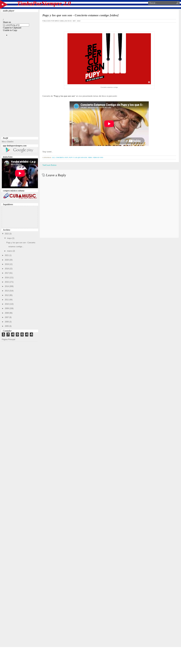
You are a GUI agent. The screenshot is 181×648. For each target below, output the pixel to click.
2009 (7, 308)
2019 (7, 264)
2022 (7, 234)
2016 (7, 278)
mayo (9, 238)
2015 (7, 282)
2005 (7, 326)
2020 (7, 260)
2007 (7, 317)
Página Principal (8, 339)
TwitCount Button (49, 165)
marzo (10, 251)
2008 (7, 313)
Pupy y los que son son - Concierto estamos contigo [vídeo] (80, 15)
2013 (7, 291)
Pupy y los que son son (78, 157)
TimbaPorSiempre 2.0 (44, 3)
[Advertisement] (20, 93)
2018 (7, 269)
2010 (7, 304)
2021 (7, 255)
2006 (7, 322)
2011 (7, 300)
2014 (7, 286)
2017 (7, 273)
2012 (7, 295)
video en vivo (98, 157)
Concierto (60, 157)
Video (90, 157)
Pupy (66, 157)
